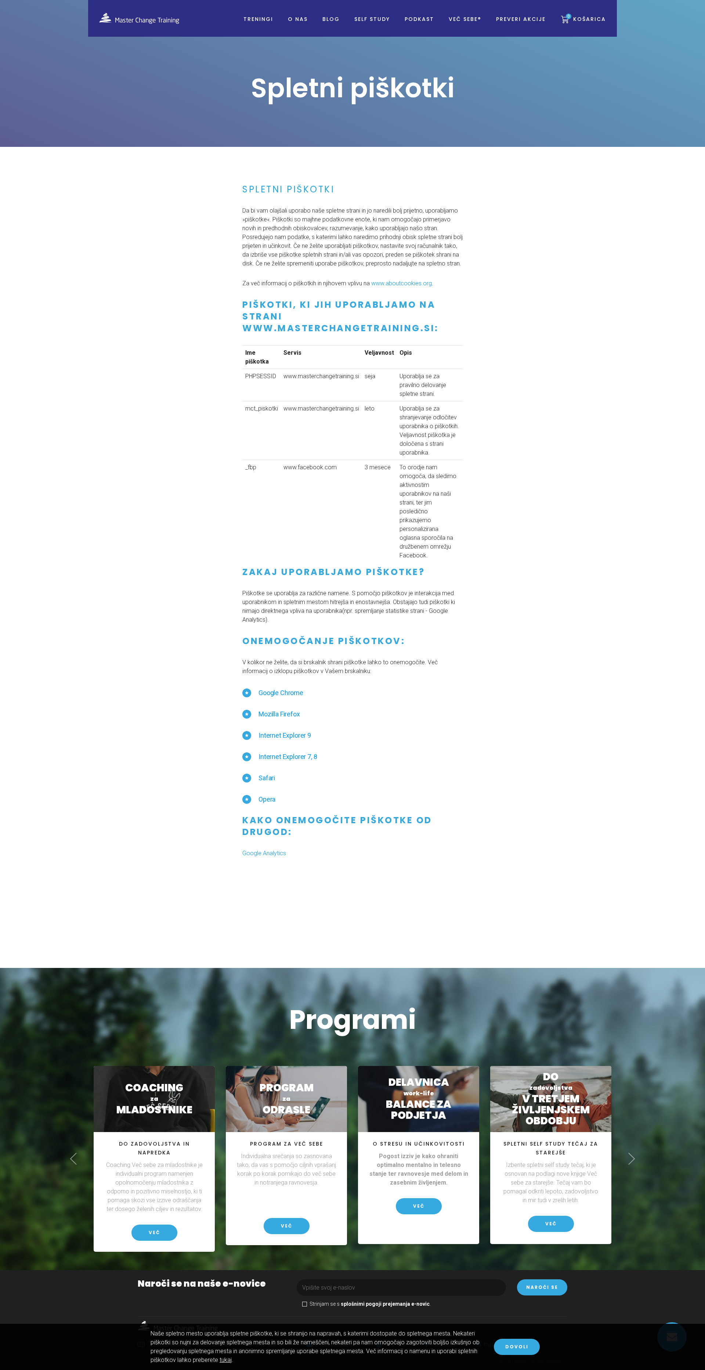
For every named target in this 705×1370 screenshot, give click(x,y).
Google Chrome (280, 693)
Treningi (258, 19)
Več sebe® (465, 19)
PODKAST (419, 19)
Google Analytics (264, 853)
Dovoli (516, 1347)
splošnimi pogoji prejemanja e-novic (385, 1304)
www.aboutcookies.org (401, 283)
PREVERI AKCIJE (521, 19)
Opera (266, 799)
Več (154, 1232)
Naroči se (542, 1287)
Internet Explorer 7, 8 (287, 756)
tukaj (226, 1359)
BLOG (331, 19)
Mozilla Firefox (279, 714)
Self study (372, 19)
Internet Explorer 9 (284, 735)
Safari (266, 778)
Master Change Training (139, 18)
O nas (298, 19)
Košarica (586, 19)
